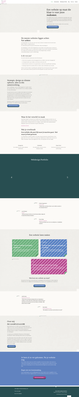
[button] (11, 177)
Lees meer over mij (25, 125)
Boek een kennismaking (52, 26)
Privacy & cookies (64, 392)
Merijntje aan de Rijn (48, 268)
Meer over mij (11, 346)
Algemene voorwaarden (57, 392)
